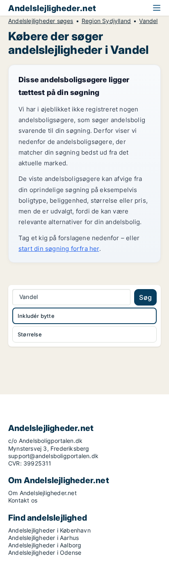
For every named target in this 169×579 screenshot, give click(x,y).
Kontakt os (22, 500)
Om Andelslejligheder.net (42, 492)
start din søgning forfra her (58, 248)
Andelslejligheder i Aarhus (43, 537)
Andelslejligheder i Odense (44, 552)
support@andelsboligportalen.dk (53, 455)
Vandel (148, 21)
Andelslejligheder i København (49, 530)
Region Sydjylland (106, 21)
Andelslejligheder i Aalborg (44, 545)
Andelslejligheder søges (40, 21)
